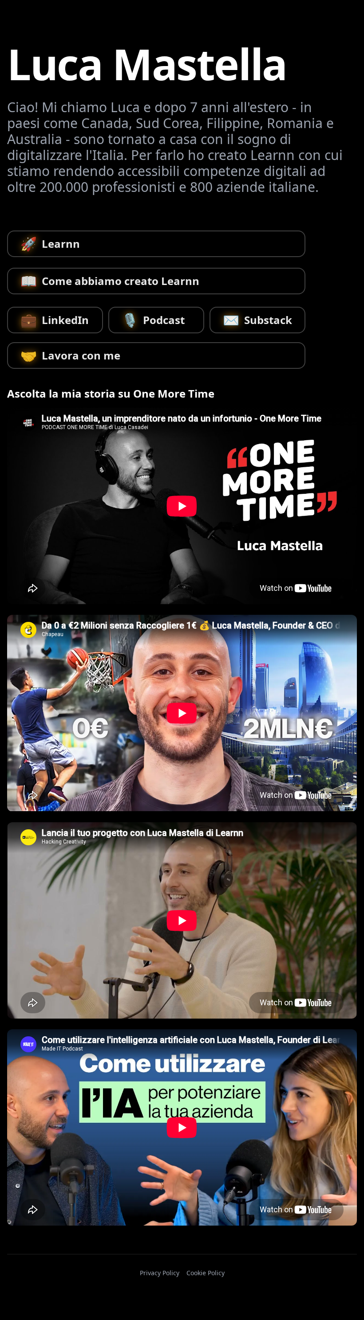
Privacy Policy (159, 1273)
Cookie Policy (205, 1273)
